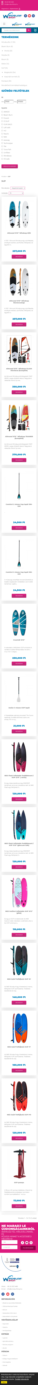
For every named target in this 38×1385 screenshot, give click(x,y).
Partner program (8, 1344)
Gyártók (5, 1338)
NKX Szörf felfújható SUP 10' (19, 979)
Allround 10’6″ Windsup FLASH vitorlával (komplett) (19, 369)
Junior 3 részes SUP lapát (19, 708)
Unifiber (6, 153)
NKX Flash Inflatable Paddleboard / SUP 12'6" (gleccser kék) (19, 844)
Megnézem (19, 256)
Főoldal (3, 176)
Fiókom (5, 1355)
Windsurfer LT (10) (8, 42)
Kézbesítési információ (10, 1313)
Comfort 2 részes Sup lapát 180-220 (19, 505)
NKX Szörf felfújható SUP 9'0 (19, 1115)
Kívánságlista (7, 1362)
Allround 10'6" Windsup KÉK (19, 233)
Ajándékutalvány (8, 1341)
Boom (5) (4, 59)
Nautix (6, 134)
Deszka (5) (5, 55)
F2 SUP (6, 121)
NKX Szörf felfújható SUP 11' (19, 1047)
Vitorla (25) (8, 51)
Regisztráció (5, 8)
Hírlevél (5, 1365)
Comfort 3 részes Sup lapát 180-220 (19, 573)
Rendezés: (5, 188)
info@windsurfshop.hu (11, 4)
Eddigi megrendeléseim (10, 1358)
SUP (9, 176)
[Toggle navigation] (4, 24)
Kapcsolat (6, 1324)
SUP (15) (4, 68)
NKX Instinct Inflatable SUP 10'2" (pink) (19, 912)
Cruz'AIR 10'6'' (19, 640)
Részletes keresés (9, 166)
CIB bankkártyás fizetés (10, 1306)
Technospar (8, 143)
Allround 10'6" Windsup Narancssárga (19, 302)
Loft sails (6, 127)
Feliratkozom (28, 1248)
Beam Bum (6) (7, 46)
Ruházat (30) (6, 81)
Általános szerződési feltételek (12, 1303)
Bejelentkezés (14, 8)
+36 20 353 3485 (9, 2)
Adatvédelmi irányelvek (10, 1316)
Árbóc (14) (5, 64)
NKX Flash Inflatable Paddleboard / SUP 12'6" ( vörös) (19, 776)
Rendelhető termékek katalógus (14, 85)
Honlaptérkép (7, 1330)
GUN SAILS (7, 124)
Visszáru (5, 1327)
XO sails (6, 159)
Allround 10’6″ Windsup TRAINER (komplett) (19, 437)
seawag (6, 140)
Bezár (4, 1382)
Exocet (6, 118)
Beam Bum (8, 115)
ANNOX (6, 112)
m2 (4, 131)
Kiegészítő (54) (10, 72)
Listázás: (4, 193)
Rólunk (5, 1310)
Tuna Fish (7, 149)
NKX (5, 137)
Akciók (5, 1348)
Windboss (7, 156)
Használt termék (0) (12, 77)
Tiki (4, 146)
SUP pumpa (19, 1182)
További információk (22, 1379)
